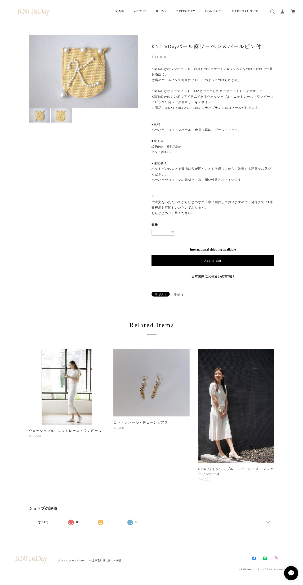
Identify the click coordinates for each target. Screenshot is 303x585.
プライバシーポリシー (71, 560)
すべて (43, 522)
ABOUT (140, 11)
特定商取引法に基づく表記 (105, 560)
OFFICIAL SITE (245, 11)
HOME (118, 11)
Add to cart (212, 260)
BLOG (161, 11)
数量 (155, 225)
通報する (178, 294)
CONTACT (214, 11)
